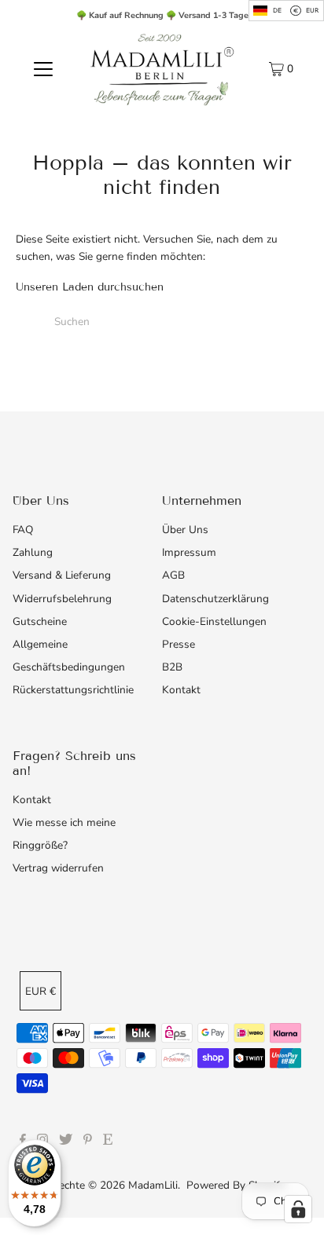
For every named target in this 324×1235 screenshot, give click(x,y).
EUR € (40, 991)
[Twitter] (65, 1141)
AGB (173, 575)
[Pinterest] (87, 1141)
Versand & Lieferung (62, 575)
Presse (178, 644)
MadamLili (153, 1185)
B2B (172, 667)
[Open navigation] (42, 68)
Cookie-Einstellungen (214, 621)
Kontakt (181, 689)
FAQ (23, 529)
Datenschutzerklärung (215, 598)
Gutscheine (40, 621)
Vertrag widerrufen (58, 867)
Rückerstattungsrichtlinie (73, 689)
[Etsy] (107, 1141)
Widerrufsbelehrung (62, 598)
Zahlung (33, 552)
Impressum (189, 552)
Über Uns (185, 529)
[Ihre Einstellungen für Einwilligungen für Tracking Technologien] (298, 1209)
